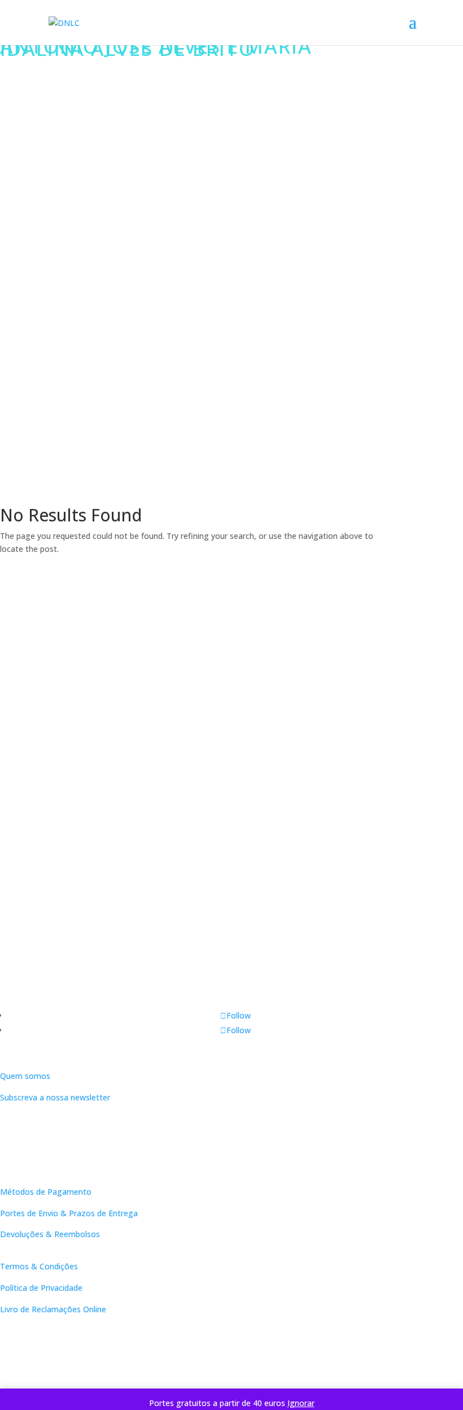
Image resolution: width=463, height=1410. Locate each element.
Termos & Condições (39, 1266)
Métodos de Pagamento (45, 1191)
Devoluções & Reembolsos (50, 1234)
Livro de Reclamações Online (53, 1309)
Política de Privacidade (41, 1287)
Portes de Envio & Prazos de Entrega (69, 1213)
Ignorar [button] (301, 1403)
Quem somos (25, 1075)
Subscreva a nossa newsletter (55, 1097)
